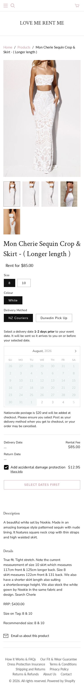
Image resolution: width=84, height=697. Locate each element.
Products (23, 47)
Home (7, 47)
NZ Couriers (18, 318)
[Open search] (13, 5)
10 (24, 283)
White (13, 300)
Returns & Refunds (26, 674)
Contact (66, 674)
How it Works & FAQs (20, 659)
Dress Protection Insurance (26, 664)
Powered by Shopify (61, 681)
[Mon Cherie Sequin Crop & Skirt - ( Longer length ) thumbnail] (11, 194)
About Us (49, 674)
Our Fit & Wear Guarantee (58, 659)
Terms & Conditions (63, 664)
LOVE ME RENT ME (42, 23)
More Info (17, 471)
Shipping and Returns (30, 669)
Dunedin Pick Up (54, 318)
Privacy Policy (59, 669)
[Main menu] (5, 5)
